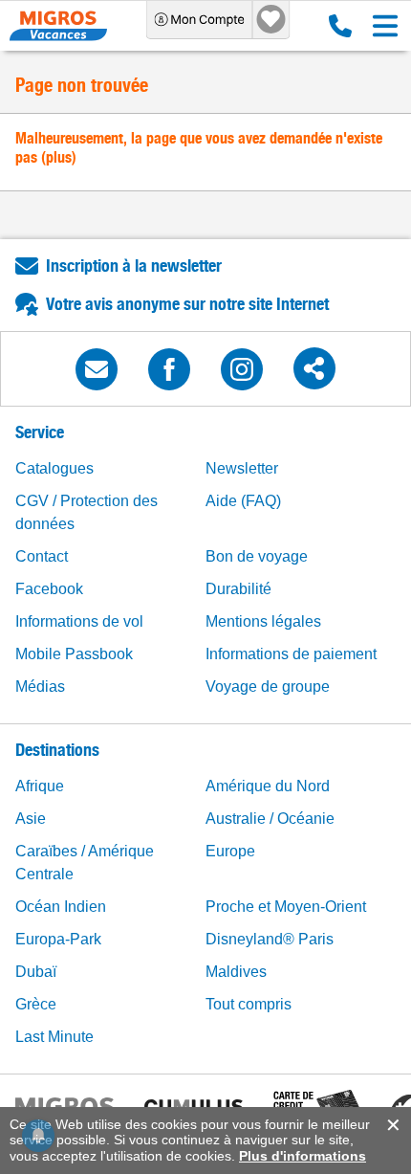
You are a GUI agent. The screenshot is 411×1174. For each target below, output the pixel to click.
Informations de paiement (291, 654)
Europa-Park (58, 939)
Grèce (35, 1004)
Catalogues (54, 468)
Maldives (236, 972)
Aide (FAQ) (243, 501)
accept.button (391, 1125)
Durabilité (238, 589)
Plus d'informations (302, 1155)
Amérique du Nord (268, 786)
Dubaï (35, 972)
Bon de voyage (257, 556)
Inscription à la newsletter (134, 265)
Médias (40, 686)
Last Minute (54, 1037)
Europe (230, 851)
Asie (30, 818)
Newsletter (242, 468)
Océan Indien (60, 906)
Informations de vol (79, 621)
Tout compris (249, 1004)
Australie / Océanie (270, 818)
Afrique (39, 786)
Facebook (49, 589)
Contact (41, 556)
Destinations (57, 750)
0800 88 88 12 (336, 25)
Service (39, 432)
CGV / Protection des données (86, 512)
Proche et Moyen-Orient (286, 906)
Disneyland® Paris (270, 939)
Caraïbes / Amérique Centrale (84, 862)
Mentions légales (263, 621)
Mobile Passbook (74, 654)
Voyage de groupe (268, 686)
